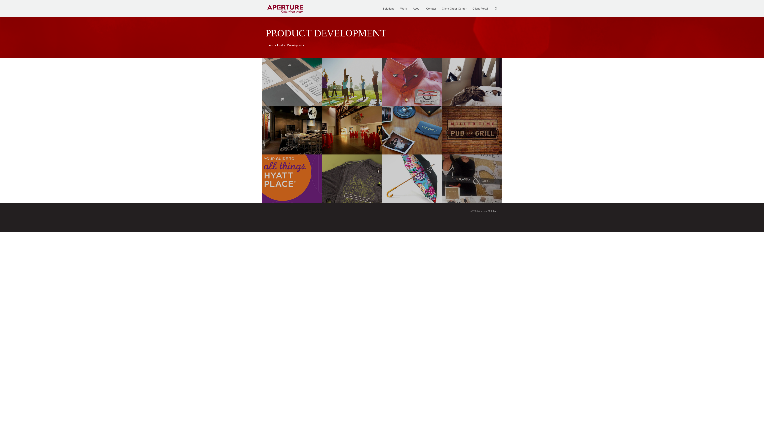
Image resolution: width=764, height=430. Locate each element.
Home (269, 45)
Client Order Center (454, 8)
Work (403, 8)
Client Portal (480, 8)
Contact (431, 8)
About (416, 8)
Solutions (388, 8)
